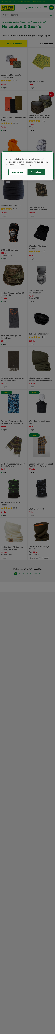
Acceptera (36, 172)
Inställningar (17, 172)
